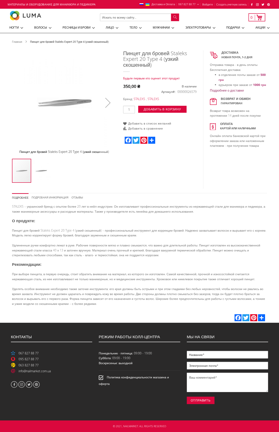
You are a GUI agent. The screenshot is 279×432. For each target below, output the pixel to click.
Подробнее (20, 197)
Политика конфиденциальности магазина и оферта (134, 380)
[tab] (22, 196)
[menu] (139, 27)
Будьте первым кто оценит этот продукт (151, 78)
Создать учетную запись (231, 4)
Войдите (207, 4)
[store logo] (40, 15)
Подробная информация (50, 197)
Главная (17, 41)
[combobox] (139, 17)
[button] (108, 102)
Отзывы (77, 197)
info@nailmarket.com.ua (35, 371)
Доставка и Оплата (163, 4)
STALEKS (139, 99)
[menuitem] (16, 27)
